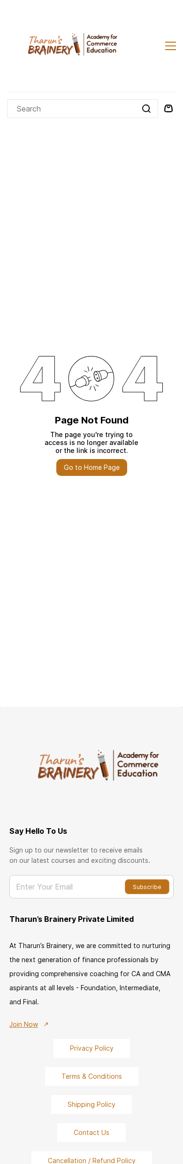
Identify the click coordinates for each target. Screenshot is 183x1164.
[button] (91, 1048)
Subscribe (147, 886)
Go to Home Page (92, 467)
